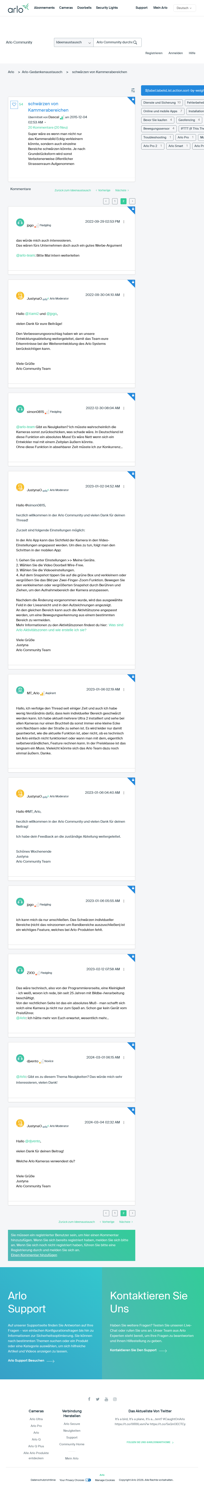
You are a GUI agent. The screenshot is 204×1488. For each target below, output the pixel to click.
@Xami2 (32, 314)
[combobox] (117, 42)
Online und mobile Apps (160, 111)
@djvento (32, 1141)
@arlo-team (25, 255)
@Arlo (21, 1018)
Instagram (114, 1399)
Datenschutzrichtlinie (43, 1480)
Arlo (11, 72)
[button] (14, 105)
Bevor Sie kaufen (155, 120)
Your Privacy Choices (72, 1480)
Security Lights (107, 8)
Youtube (106, 1399)
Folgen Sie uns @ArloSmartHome (148, 1442)
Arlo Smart (176, 146)
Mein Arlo (160, 8)
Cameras (66, 8)
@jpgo (51, 314)
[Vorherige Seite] (106, 201)
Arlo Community (19, 42)
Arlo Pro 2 (150, 146)
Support (141, 8)
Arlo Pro (183, 137)
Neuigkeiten (71, 1430)
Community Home (71, 1444)
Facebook (89, 1399)
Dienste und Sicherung (159, 102)
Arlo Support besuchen (26, 1360)
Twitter (97, 1399)
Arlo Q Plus (36, 1446)
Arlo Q (36, 1439)
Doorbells (84, 8)
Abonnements (44, 8)
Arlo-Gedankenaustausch (42, 72)
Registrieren (154, 53)
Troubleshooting (154, 137)
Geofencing (186, 120)
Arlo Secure (72, 1424)
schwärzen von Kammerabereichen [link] (99, 72)
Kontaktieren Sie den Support (133, 1350)
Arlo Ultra (36, 1419)
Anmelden (176, 53)
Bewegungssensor (156, 128)
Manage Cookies (105, 1480)
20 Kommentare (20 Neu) (48, 127)
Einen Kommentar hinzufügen (34, 1255)
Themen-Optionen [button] (133, 90)
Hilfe (192, 53)
